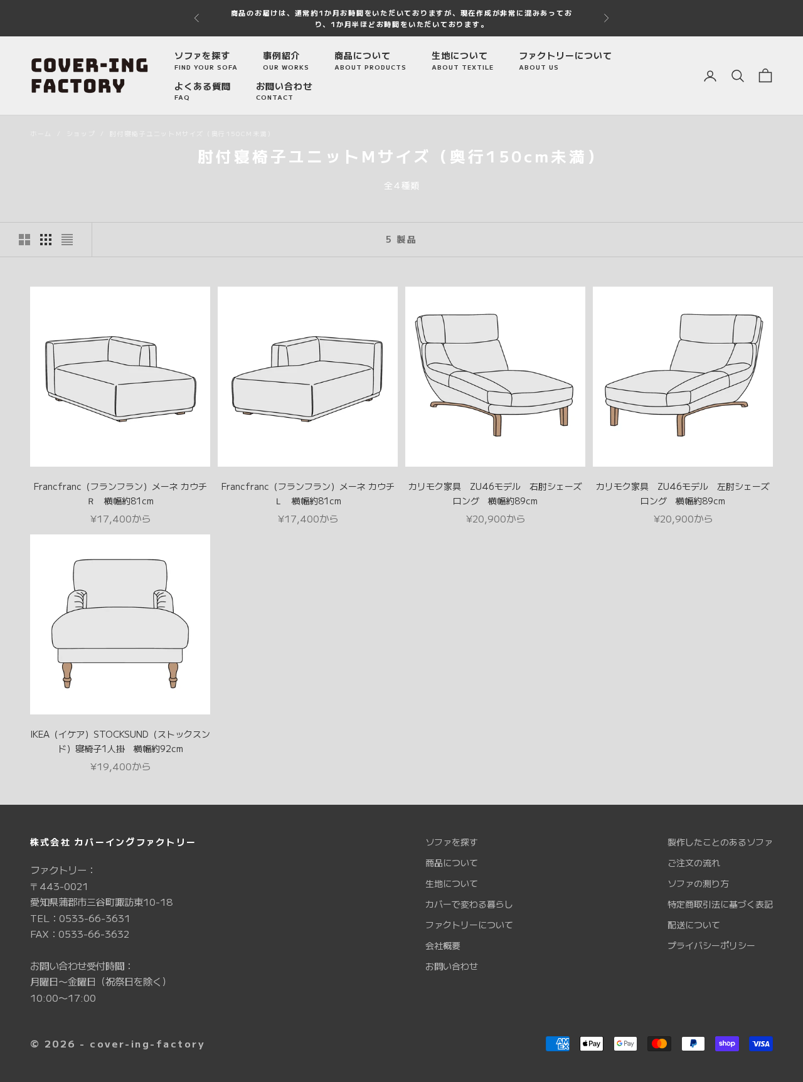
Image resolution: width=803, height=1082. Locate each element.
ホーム (41, 133)
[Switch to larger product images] (24, 240)
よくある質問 (202, 91)
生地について (463, 60)
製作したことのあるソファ (720, 841)
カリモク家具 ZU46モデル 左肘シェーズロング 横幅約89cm (683, 493)
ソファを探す (206, 60)
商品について (370, 60)
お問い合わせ (284, 91)
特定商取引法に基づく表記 (720, 904)
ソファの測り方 (698, 883)
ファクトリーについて (565, 60)
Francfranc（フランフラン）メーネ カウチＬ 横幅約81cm (308, 493)
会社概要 (442, 945)
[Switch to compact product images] (67, 240)
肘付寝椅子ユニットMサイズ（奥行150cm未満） (192, 133)
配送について (693, 924)
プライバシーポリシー (711, 945)
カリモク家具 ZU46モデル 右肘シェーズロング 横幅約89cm (495, 493)
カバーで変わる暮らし (469, 904)
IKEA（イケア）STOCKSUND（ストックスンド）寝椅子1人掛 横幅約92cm (120, 741)
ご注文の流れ (693, 862)
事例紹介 (286, 60)
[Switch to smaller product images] (45, 240)
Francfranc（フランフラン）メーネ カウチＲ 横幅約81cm (120, 493)
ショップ (80, 133)
